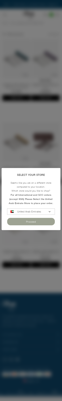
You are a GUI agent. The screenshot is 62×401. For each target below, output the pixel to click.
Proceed (31, 221)
